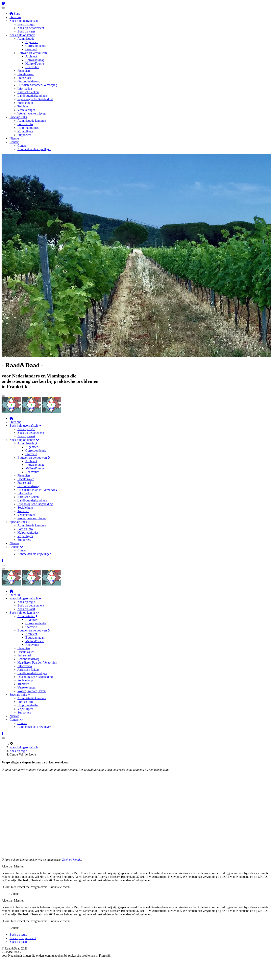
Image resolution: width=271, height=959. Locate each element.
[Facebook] (3, 560)
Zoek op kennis (71, 859)
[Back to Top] (3, 3)
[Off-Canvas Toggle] (3, 8)
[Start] (11, 418)
